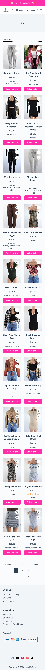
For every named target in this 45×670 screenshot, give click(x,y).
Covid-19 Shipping (11, 594)
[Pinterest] (27, 658)
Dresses (33, 138)
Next (36, 564)
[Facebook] (12, 658)
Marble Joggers (12, 177)
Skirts (15, 548)
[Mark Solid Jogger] (12, 57)
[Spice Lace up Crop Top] (12, 369)
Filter (9, 39)
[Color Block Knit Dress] (33, 419)
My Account (8, 601)
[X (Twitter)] (17, 658)
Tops (33, 296)
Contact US (8, 618)
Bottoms (11, 81)
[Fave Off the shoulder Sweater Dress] (33, 107)
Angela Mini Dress (33, 486)
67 (29, 576)
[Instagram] (22, 658)
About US (7, 614)
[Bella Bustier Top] (33, 271)
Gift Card (7, 598)
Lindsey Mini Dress (12, 486)
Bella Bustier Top (33, 287)
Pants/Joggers (12, 84)
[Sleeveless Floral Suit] (33, 520)
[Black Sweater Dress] (33, 318)
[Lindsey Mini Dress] (12, 470)
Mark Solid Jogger (12, 73)
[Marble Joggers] (12, 161)
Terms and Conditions (13, 624)
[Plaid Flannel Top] (33, 369)
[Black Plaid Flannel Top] (12, 318)
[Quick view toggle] (17, 54)
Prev (9, 564)
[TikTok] (32, 658)
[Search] (13, 10)
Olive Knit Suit (12, 287)
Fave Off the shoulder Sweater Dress (33, 126)
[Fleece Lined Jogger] (33, 161)
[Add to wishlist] (17, 48)
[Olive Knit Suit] (12, 271)
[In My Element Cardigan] (12, 107)
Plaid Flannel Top (33, 385)
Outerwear (33, 84)
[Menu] (41, 10)
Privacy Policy (9, 621)
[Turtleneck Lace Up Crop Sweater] (12, 419)
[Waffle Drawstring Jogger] (12, 216)
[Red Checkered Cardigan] (33, 57)
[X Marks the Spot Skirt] (12, 520)
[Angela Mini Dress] (33, 470)
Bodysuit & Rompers (12, 296)
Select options (12, 89)
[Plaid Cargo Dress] (33, 216)
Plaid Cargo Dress (33, 232)
